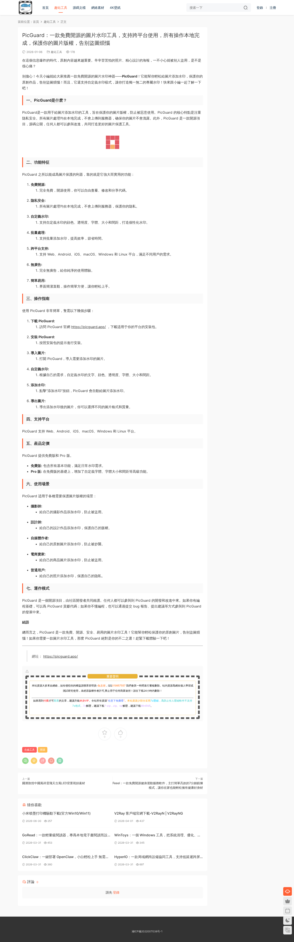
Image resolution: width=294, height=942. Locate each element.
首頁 (45, 8)
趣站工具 (60, 8)
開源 (42, 749)
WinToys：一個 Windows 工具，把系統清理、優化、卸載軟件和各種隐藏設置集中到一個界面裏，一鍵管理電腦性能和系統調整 (157, 835)
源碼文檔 (79, 8)
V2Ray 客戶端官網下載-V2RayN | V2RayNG (148, 813)
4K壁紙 (115, 8)
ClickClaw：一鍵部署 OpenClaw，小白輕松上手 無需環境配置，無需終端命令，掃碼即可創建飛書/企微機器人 (65, 857)
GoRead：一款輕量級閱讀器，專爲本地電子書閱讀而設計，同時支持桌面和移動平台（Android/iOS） (64, 835)
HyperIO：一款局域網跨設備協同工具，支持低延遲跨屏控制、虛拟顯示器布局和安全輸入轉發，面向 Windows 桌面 (157, 857)
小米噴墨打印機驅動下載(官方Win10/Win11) (56, 813)
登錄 (116, 892)
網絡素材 (97, 8)
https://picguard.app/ (88, 327)
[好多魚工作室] (25, 7)
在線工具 (29, 749)
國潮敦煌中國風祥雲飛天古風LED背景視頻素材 (53, 783)
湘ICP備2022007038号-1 (147, 931)
